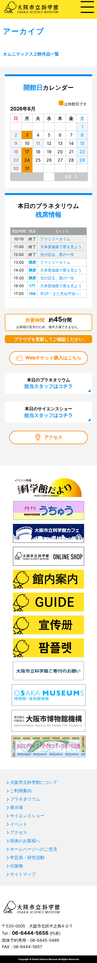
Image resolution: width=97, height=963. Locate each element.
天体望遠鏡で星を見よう (61, 246)
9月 (68, 177)
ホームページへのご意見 (33, 849)
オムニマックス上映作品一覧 (31, 54)
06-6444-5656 (30, 933)
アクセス (53, 437)
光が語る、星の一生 (57, 254)
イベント (18, 824)
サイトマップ (23, 874)
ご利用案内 (21, 790)
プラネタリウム (25, 799)
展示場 (16, 807)
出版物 (16, 866)
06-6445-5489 (44, 940)
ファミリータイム (55, 239)
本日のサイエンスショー (48, 412)
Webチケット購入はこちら (53, 357)
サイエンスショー (27, 815)
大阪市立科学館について (33, 782)
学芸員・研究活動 (27, 857)
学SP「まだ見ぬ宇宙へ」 (61, 293)
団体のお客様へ (25, 841)
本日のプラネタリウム (48, 383)
